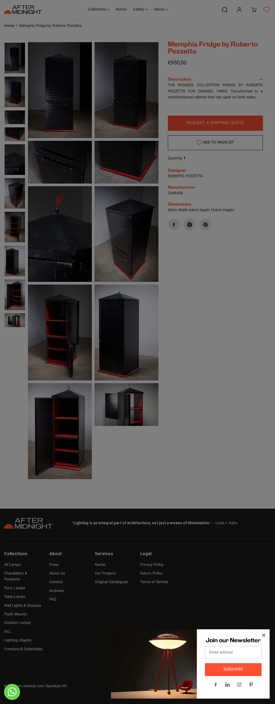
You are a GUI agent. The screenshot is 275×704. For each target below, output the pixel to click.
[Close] (264, 635)
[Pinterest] (251, 685)
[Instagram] (239, 685)
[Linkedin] (227, 685)
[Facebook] (216, 685)
